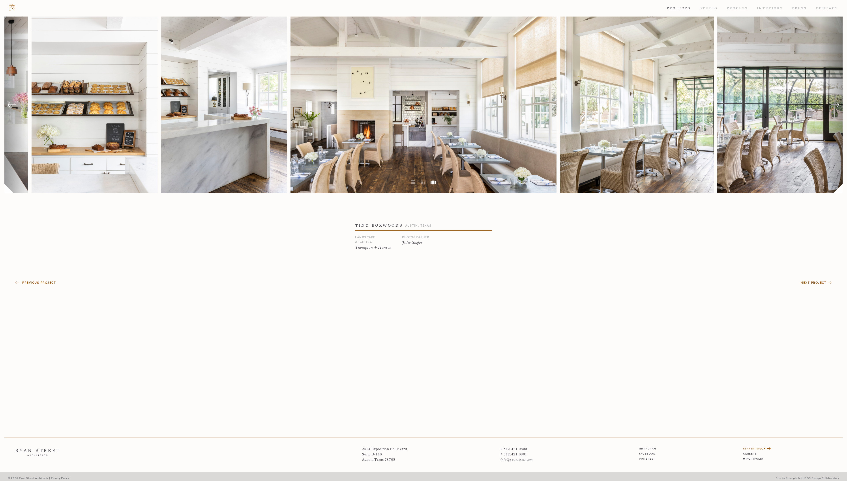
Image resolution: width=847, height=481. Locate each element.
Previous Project (38, 282)
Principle (791, 477)
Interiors (770, 8)
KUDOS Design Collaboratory (820, 477)
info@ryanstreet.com (516, 460)
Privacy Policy (60, 477)
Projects (679, 8)
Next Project (814, 282)
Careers (750, 453)
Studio (709, 8)
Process (737, 8)
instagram (647, 448)
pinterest (647, 458)
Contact (827, 8)
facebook (647, 453)
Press (799, 8)
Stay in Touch (755, 448)
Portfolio (754, 458)
